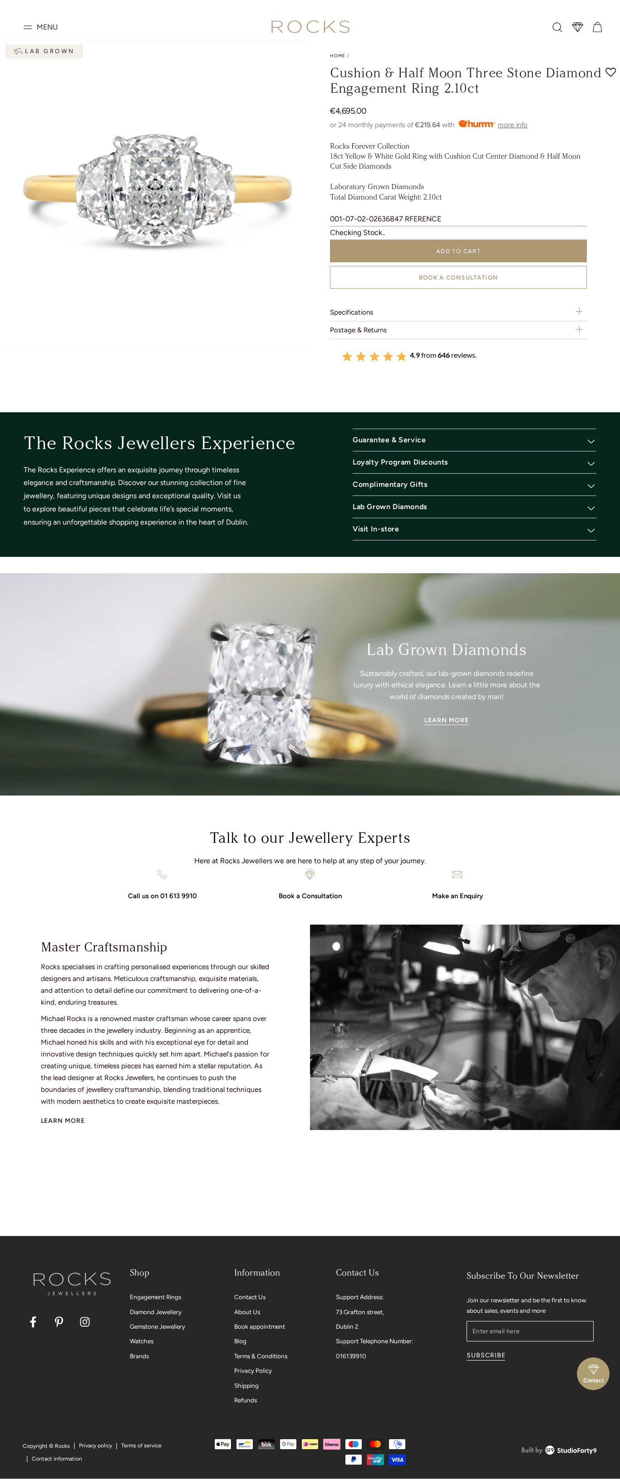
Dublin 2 (347, 1326)
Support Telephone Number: (374, 1341)
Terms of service (141, 1445)
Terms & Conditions (260, 1356)
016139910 (351, 1356)
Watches (141, 1341)
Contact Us (250, 1297)
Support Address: (360, 1297)
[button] (557, 27)
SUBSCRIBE (486, 1355)
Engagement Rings (155, 1297)
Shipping (246, 1385)
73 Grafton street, (360, 1312)
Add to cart (458, 251)
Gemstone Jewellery (157, 1326)
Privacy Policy (253, 1370)
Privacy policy (95, 1445)
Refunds (245, 1400)
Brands (139, 1356)
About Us (247, 1312)
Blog (240, 1341)
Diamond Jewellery (156, 1312)
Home (337, 56)
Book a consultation (458, 277)
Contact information (57, 1459)
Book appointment (259, 1326)
